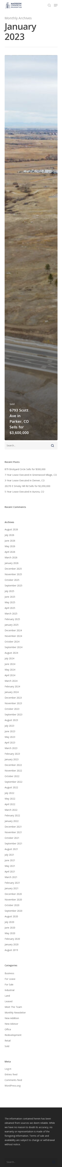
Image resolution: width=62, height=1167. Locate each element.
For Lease (10, 978)
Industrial (9, 990)
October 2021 (12, 837)
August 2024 (11, 652)
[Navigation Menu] (56, 5)
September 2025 (13, 585)
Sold (12, 404)
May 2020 (10, 933)
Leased (8, 1001)
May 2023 (10, 736)
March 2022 (11, 809)
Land (7, 995)
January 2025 (12, 624)
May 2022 (10, 798)
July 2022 (9, 793)
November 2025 (13, 574)
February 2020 (12, 938)
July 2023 (9, 725)
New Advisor (11, 1023)
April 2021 (10, 871)
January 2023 (12, 759)
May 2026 (10, 546)
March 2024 (11, 680)
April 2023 (10, 742)
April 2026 (10, 551)
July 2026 (9, 535)
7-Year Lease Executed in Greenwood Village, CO (31, 474)
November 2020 (13, 899)
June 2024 (10, 664)
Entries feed (11, 1074)
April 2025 (10, 607)
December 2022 (13, 765)
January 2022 (12, 821)
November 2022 (13, 770)
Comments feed (13, 1080)
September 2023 (13, 714)
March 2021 (11, 877)
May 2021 (10, 865)
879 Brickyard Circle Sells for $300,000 (25, 469)
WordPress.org (13, 1085)
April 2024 (10, 675)
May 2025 (10, 602)
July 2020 (9, 922)
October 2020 (12, 905)
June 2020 (10, 927)
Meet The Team (13, 1006)
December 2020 (13, 893)
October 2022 (12, 776)
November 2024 (13, 636)
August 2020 (11, 916)
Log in (8, 1068)
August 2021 (11, 849)
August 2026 (11, 529)
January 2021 (12, 888)
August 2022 (11, 787)
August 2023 (11, 720)
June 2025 (10, 596)
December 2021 (13, 826)
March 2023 (11, 748)
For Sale (9, 984)
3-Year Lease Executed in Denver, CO (25, 480)
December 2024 (13, 630)
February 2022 (12, 815)
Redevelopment (13, 1035)
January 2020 (12, 944)
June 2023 (10, 731)
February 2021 (12, 882)
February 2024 (12, 686)
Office (8, 1029)
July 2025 (9, 591)
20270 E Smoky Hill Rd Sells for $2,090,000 (27, 486)
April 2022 (10, 804)
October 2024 (12, 641)
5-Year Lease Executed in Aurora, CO (24, 491)
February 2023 (12, 753)
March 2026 (11, 557)
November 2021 (13, 832)
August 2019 (11, 950)
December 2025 (13, 568)
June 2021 (10, 860)
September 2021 (13, 843)
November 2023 (13, 703)
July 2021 (9, 854)
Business (9, 973)
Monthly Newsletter (15, 1012)
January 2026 (12, 563)
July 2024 (9, 658)
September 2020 (13, 910)
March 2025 (11, 613)
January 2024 (12, 692)
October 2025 (12, 579)
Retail (8, 1040)
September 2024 (13, 647)
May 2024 (10, 669)
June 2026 (10, 540)
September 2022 (13, 781)
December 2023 (13, 697)
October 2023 (12, 708)
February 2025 (12, 619)
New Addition (12, 1018)
